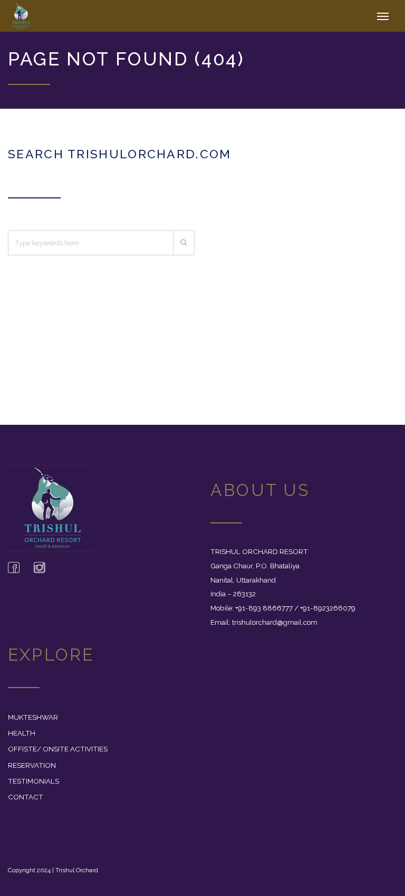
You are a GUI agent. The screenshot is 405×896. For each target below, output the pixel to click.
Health (21, 733)
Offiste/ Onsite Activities (58, 749)
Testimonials (33, 781)
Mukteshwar (33, 717)
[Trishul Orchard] (34, 16)
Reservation (32, 765)
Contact (25, 797)
